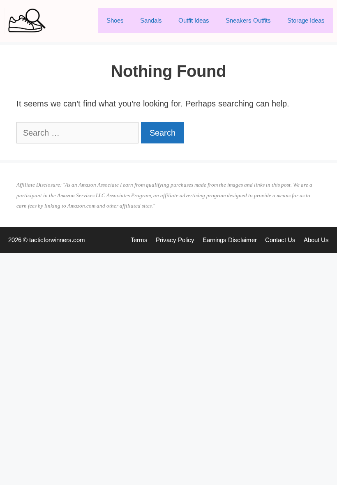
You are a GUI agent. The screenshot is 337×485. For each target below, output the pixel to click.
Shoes (115, 20)
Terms (139, 239)
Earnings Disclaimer (230, 239)
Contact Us (280, 239)
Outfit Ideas (193, 20)
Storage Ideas (306, 20)
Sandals (151, 20)
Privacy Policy (175, 239)
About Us (316, 239)
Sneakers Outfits (248, 20)
